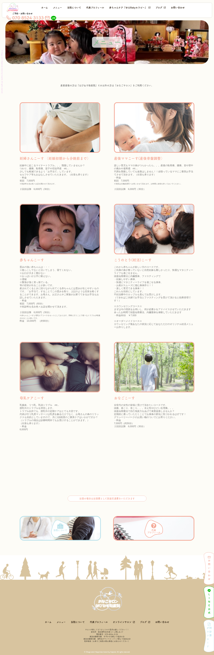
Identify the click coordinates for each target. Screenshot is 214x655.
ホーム (44, 7)
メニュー (57, 7)
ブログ (158, 7)
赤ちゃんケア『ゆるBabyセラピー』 (128, 7)
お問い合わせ (178, 7)
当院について (74, 7)
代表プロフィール (95, 7)
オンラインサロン (122, 622)
